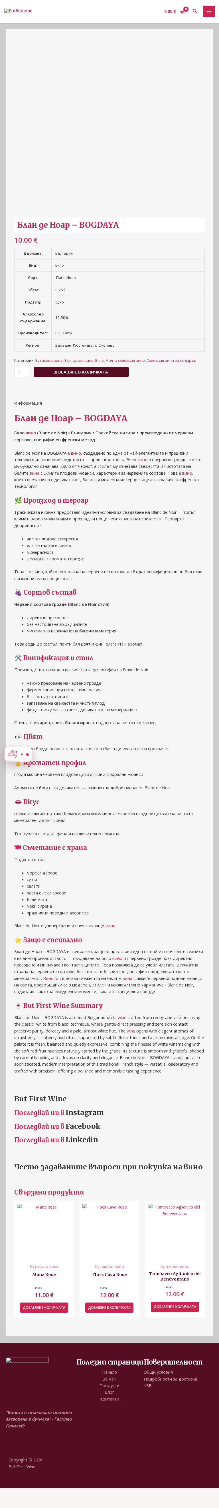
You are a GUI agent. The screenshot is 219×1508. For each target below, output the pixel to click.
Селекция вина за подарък (171, 360)
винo (193, 1166)
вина (34, 473)
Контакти (109, 1399)
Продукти (109, 1385)
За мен (109, 1379)
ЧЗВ (148, 1385)
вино (31, 433)
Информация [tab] (28, 403)
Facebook (83, 1126)
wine (122, 1017)
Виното (50, 978)
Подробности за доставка (170, 1379)
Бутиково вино (49, 360)
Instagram (85, 1112)
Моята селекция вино (125, 360)
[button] (195, 11)
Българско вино (79, 360)
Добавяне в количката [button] (44, 1307)
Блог (109, 1392)
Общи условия (158, 1372)
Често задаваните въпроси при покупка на (98, 1166)
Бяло (99, 360)
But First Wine (40, 1098)
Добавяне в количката (81, 372)
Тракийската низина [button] (35, 512)
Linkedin (82, 1139)
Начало (109, 1372)
